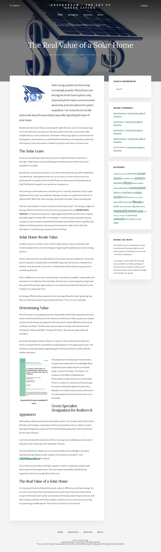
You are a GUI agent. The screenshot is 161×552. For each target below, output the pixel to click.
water (116, 222)
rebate (137, 206)
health (125, 197)
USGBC (131, 219)
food (115, 192)
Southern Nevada (131, 215)
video (136, 219)
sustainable (119, 218)
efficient (127, 182)
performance (128, 206)
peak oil (122, 206)
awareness (116, 173)
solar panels (122, 215)
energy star (126, 188)
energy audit (118, 188)
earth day (132, 178)
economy (140, 177)
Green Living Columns (73, 55)
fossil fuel (127, 192)
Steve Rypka (118, 122)
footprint (120, 192)
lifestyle (125, 202)
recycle (142, 206)
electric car (135, 183)
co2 (123, 178)
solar (140, 210)
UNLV (127, 219)
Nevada (137, 201)
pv (134, 206)
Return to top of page (80, 540)
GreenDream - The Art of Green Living (81, 6)
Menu (145, 6)
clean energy (132, 173)
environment (138, 187)
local (130, 202)
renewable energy (125, 211)
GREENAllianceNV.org (29, 458)
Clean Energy (53, 55)
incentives (137, 197)
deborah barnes (120, 113)
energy (140, 183)
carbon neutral (123, 173)
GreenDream (80, 542)
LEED (120, 202)
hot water (131, 197)
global (133, 192)
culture (127, 178)
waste (139, 219)
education (118, 183)
